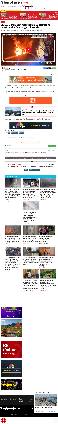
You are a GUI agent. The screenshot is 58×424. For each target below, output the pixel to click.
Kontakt (13, 399)
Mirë (26, 169)
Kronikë (3, 22)
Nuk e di (36, 169)
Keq (31, 169)
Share (45, 68)
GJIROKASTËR (9, 85)
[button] (3, 420)
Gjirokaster (21, 132)
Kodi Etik (3, 399)
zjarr (9, 132)
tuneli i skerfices (14, 132)
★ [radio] (23, 138)
